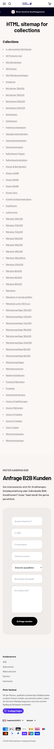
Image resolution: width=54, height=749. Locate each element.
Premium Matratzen (15, 381)
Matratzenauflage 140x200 (18, 323)
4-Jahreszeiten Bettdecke (18, 49)
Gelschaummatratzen (16, 140)
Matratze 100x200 (14, 218)
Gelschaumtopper (14, 147)
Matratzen (11, 290)
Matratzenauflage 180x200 (18, 336)
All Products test (14, 55)
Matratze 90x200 (14, 277)
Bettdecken (11, 114)
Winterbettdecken (15, 434)
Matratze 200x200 (14, 264)
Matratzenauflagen (15, 362)
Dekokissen (11, 121)
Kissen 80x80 (12, 186)
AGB (5, 662)
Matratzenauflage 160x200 (18, 329)
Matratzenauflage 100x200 (18, 310)
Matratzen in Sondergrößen (19, 297)
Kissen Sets (11, 192)
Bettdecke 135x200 (15, 88)
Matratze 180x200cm (16, 257)
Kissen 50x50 (12, 179)
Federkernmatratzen (16, 127)
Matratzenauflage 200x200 (19, 342)
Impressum (8, 681)
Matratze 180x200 (14, 251)
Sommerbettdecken (15, 394)
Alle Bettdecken (13, 62)
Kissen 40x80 (12, 173)
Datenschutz (8, 667)
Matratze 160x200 (14, 238)
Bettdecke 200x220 (15, 108)
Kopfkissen (11, 205)
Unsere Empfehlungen (17, 401)
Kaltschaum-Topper (15, 153)
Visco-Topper (12, 427)
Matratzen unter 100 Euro (18, 303)
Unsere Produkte (14, 414)
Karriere (6, 676)
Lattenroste (12, 212)
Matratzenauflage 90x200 (18, 355)
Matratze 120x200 (14, 225)
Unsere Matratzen (14, 407)
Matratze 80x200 (14, 271)
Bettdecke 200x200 (15, 101)
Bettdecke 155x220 (15, 95)
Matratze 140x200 (14, 231)
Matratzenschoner (15, 368)
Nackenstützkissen (15, 375)
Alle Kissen (11, 68)
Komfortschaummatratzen (18, 199)
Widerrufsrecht (9, 671)
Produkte (10, 388)
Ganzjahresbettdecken (17, 134)
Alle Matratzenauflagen (17, 75)
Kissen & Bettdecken (16, 166)
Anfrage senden (24, 621)
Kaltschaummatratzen (16, 160)
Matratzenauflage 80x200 (18, 349)
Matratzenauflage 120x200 (18, 316)
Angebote (11, 81)
